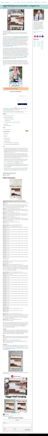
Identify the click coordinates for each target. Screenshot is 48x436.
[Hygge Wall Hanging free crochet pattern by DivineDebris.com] (15, 19)
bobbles (10, 417)
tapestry (16, 417)
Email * (15, 428)
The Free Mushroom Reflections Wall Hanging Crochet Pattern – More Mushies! (42, 45)
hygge (13, 417)
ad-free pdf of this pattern (8, 109)
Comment (4, 422)
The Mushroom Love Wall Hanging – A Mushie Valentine (38, 43)
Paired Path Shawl (20, 57)
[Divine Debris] (6, 2)
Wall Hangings (21, 417)
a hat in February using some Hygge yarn (11, 44)
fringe (16, 345)
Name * (5, 428)
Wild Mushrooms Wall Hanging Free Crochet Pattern (35, 43)
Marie (4, 33)
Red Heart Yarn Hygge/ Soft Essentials (13, 122)
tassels (18, 346)
